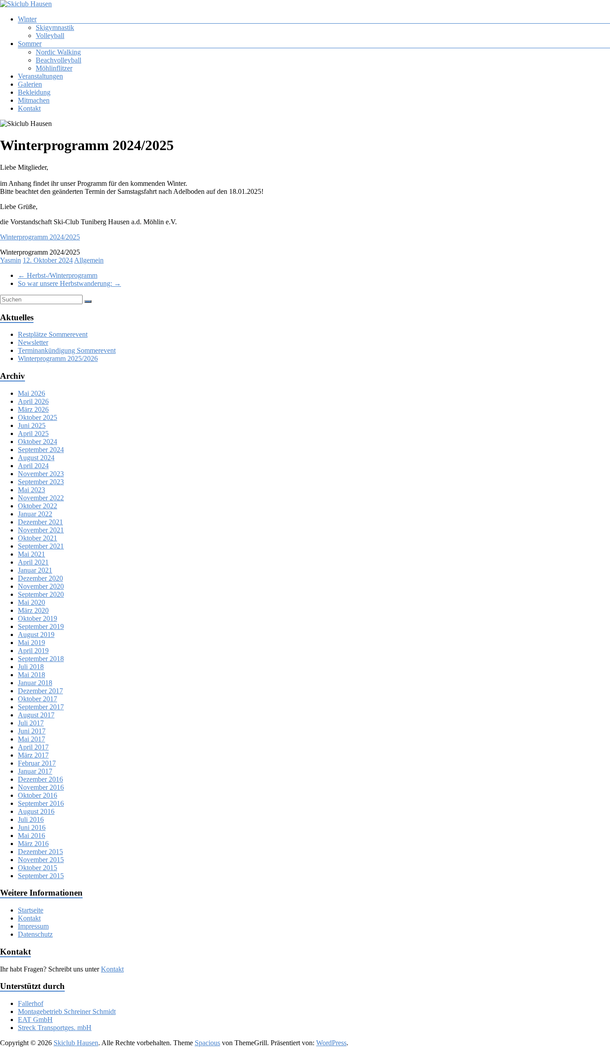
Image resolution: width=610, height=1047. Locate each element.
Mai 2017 (31, 739)
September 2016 (41, 803)
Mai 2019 (31, 642)
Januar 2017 (35, 771)
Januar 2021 (35, 570)
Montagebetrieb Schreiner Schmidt (67, 1011)
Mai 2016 (31, 835)
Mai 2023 (31, 490)
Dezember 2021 (40, 522)
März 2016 (33, 843)
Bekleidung (34, 92)
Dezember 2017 (40, 691)
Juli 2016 (31, 819)
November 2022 (41, 498)
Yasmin (10, 260)
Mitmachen (34, 100)
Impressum (33, 926)
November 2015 (41, 859)
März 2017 (33, 755)
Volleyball (50, 35)
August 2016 (36, 811)
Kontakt (29, 108)
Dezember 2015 (40, 851)
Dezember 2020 (40, 578)
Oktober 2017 (37, 699)
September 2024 (41, 449)
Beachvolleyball (58, 60)
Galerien (30, 84)
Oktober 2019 (37, 618)
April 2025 (33, 433)
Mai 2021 (31, 554)
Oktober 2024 (37, 441)
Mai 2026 (31, 393)
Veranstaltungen (40, 76)
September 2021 (41, 546)
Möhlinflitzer (54, 68)
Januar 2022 (35, 514)
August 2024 (36, 457)
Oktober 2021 (37, 538)
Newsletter (33, 342)
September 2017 (41, 707)
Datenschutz (35, 934)
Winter (27, 19)
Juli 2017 (31, 723)
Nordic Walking (58, 52)
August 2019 (36, 634)
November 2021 (41, 530)
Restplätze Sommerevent (53, 334)
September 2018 (41, 658)
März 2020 (33, 610)
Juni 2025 (32, 425)
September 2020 (41, 594)
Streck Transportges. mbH (55, 1027)
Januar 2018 (35, 683)
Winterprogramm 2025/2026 (58, 358)
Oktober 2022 (37, 506)
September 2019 (41, 626)
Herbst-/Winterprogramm (57, 275)
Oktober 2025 (37, 417)
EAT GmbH (35, 1019)
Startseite (30, 910)
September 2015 (41, 875)
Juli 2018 (31, 666)
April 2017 (33, 747)
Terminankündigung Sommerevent (67, 350)
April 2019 (33, 650)
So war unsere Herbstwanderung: (69, 283)
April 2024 (33, 465)
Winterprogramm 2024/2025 (40, 237)
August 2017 (36, 715)
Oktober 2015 (37, 867)
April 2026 (33, 401)
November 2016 (41, 787)
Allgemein (89, 260)
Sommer (30, 43)
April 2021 (33, 562)
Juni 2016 (32, 827)
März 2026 (33, 409)
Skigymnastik (55, 27)
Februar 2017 (37, 763)
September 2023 (41, 482)
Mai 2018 (31, 674)
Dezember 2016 (40, 779)
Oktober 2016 (37, 795)
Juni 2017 (32, 731)
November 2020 (41, 586)
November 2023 (41, 473)
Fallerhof (30, 1003)
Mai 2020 (31, 602)
